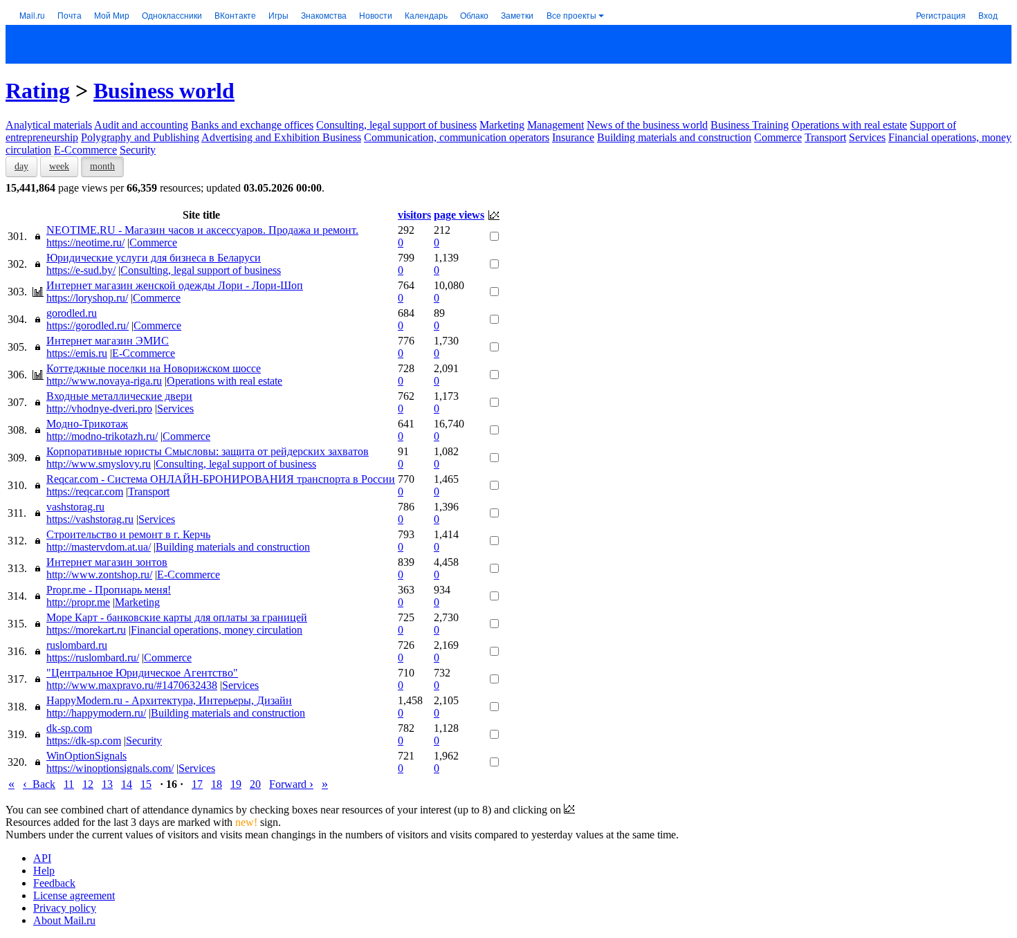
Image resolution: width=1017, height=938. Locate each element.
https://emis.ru (76, 353)
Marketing (501, 125)
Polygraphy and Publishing (140, 137)
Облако (474, 15)
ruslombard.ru (76, 645)
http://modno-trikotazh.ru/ (102, 436)
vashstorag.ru (75, 507)
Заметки (517, 15)
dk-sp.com (69, 728)
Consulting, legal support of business (396, 125)
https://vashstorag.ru (90, 519)
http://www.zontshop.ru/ (99, 574)
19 (235, 784)
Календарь (426, 15)
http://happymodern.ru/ (96, 713)
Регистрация (941, 15)
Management (555, 125)
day (21, 166)
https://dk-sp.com (83, 740)
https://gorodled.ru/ (87, 325)
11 (69, 784)
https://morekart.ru (86, 630)
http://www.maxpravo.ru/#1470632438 (131, 685)
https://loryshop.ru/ (87, 298)
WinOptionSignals (86, 756)
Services (867, 137)
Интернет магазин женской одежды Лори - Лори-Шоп (174, 285)
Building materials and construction (674, 137)
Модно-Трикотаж (87, 424)
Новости (375, 15)
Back (39, 784)
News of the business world (647, 125)
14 (126, 784)
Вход (988, 15)
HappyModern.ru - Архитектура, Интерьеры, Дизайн (169, 700)
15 (146, 784)
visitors (414, 215)
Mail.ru (32, 15)
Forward (291, 784)
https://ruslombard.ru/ (92, 657)
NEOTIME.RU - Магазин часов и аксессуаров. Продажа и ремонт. (202, 230)
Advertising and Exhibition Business (281, 137)
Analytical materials (49, 125)
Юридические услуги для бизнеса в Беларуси (153, 258)
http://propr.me (78, 602)
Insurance (573, 137)
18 (216, 784)
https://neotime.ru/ (85, 242)
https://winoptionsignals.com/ (110, 768)
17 (197, 784)
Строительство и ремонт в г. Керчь (128, 534)
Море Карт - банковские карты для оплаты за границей (176, 617)
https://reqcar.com (84, 491)
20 (255, 784)
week (59, 166)
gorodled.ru (71, 313)
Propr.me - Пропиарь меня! (108, 590)
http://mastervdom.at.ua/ (98, 547)
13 (107, 784)
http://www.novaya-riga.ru (104, 381)
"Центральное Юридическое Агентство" (142, 673)
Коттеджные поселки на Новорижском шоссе (153, 368)
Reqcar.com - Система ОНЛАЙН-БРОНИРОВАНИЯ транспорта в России (220, 479)
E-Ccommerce (85, 150)
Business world (164, 90)
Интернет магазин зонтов (106, 562)
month (102, 166)
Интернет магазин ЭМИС (107, 341)
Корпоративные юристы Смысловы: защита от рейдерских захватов (207, 451)
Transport (825, 137)
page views (459, 215)
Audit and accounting (141, 125)
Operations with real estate (849, 125)
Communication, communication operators (456, 137)
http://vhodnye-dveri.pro (99, 408)
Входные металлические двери (119, 396)
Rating (38, 90)
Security (138, 150)
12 (87, 784)
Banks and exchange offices (252, 125)
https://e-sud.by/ (81, 270)
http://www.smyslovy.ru (98, 464)
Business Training (750, 125)
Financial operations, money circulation (216, 630)
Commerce (778, 137)
